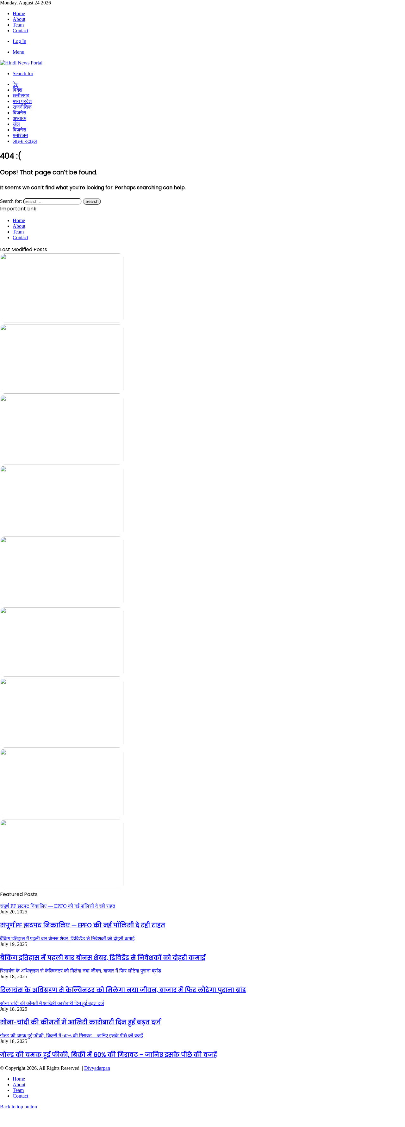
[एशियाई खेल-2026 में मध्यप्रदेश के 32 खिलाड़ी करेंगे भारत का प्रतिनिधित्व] (61, 675)
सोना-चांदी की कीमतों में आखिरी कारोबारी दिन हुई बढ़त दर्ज (80, 1022)
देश (15, 84)
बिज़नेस (19, 112)
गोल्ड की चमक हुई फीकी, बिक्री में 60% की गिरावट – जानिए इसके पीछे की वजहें (108, 1055)
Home (19, 13)
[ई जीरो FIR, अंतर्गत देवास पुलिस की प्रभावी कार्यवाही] (61, 887)
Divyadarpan (97, 1068)
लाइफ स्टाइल (25, 141)
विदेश (17, 90)
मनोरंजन (20, 135)
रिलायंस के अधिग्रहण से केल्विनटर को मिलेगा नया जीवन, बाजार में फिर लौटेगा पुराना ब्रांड (123, 990)
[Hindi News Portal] (21, 62)
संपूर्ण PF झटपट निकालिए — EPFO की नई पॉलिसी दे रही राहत (82, 925)
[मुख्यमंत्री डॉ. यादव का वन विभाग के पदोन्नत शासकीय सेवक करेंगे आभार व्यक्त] (61, 533)
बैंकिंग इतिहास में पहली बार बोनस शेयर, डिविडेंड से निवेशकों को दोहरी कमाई (102, 958)
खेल (16, 124)
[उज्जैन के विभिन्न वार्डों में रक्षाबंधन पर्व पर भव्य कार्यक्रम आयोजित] (61, 462)
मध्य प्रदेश (22, 101)
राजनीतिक (22, 107)
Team (18, 24)
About (19, 19)
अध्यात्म (19, 118)
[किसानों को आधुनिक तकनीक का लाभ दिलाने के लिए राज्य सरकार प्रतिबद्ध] (61, 604)
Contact (20, 30)
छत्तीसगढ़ (21, 95)
